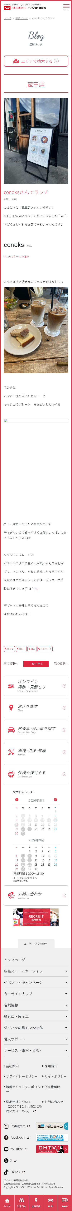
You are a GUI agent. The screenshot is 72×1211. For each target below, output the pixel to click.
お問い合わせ (54, 1100)
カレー (22, 648)
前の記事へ (11, 663)
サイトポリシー (56, 1075)
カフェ (10, 648)
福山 (33, 648)
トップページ (14, 958)
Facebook (18, 1136)
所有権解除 (52, 1085)
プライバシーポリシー (22, 1075)
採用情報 (51, 1064)
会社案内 (12, 1064)
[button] (16, 799)
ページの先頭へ (37, 942)
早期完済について (24, 1105)
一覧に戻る (36, 664)
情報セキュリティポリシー (23, 1087)
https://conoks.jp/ (16, 256)
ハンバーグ (46, 648)
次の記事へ (61, 663)
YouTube (17, 1147)
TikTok (15, 1170)
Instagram (18, 1124)
